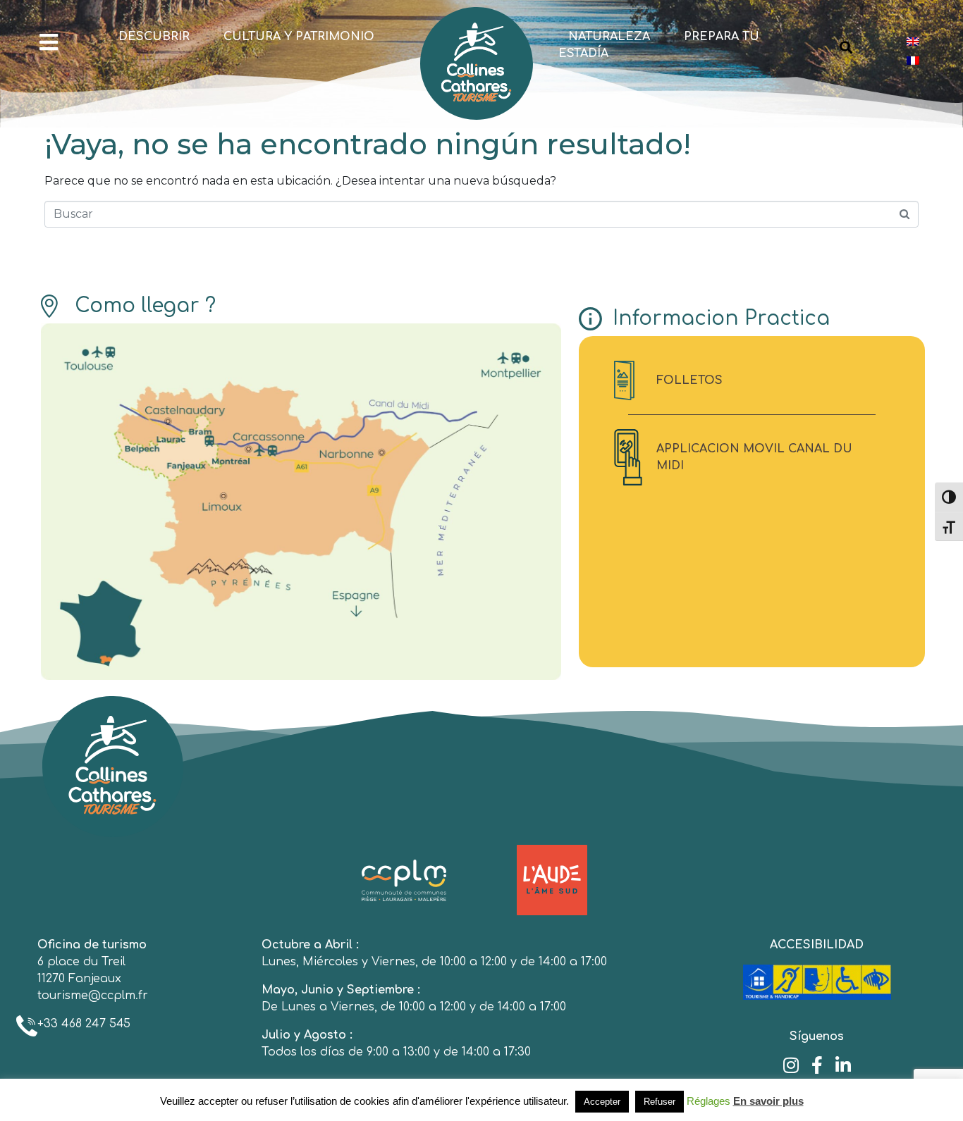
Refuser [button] (659, 1101)
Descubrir (154, 36)
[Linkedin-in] (843, 1065)
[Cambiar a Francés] (913, 60)
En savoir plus (768, 1101)
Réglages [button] (708, 1101)
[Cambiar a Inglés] (913, 41)
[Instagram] (790, 1065)
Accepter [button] (602, 1101)
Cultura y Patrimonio (298, 36)
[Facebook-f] (817, 1065)
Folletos (689, 380)
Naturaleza (609, 36)
